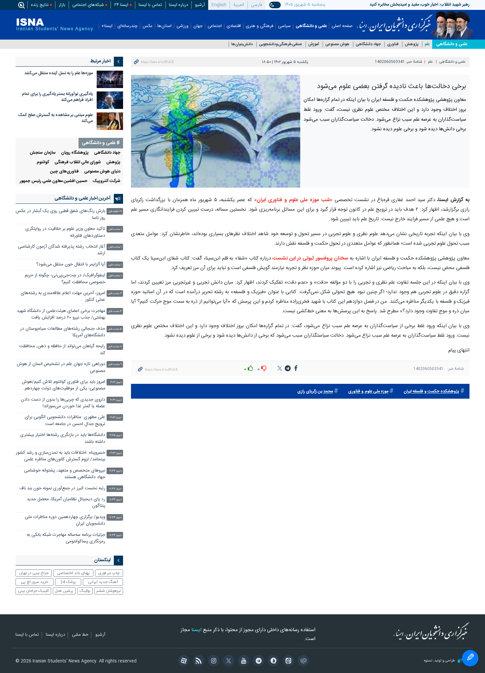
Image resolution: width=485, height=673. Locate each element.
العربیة (238, 5)
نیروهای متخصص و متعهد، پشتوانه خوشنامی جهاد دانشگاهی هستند (64, 474)
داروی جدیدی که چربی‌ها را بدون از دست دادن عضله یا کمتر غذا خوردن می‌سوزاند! (63, 403)
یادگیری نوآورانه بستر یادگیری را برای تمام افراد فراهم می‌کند (57, 97)
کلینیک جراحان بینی (33, 591)
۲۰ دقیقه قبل (115, 211)
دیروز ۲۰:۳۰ (116, 400)
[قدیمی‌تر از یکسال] (110, 79)
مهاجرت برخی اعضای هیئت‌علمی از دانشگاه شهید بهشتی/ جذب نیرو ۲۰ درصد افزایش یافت (61, 314)
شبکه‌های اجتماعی (88, 5)
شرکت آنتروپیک (106, 181)
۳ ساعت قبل (115, 293)
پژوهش (411, 44)
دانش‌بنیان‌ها (242, 44)
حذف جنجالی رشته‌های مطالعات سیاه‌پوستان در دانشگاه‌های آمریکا (62, 332)
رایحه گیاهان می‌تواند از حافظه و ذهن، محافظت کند (62, 349)
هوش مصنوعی (337, 44)
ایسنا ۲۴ (121, 5)
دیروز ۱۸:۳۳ (115, 500)
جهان (198, 26)
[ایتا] (287, 661)
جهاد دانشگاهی (368, 44)
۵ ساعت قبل (115, 329)
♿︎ (470, 658)
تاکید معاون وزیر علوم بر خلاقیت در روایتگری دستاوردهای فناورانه (65, 232)
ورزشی (182, 26)
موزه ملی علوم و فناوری (368, 391)
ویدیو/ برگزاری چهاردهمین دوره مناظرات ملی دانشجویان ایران (65, 520)
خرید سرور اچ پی (34, 582)
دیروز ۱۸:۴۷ (115, 489)
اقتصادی (234, 26)
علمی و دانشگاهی (311, 26)
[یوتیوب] (242, 661)
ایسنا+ (107, 26)
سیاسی (284, 26)
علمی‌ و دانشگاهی (451, 44)
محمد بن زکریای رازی (315, 391)
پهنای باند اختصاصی (73, 573)
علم (427, 44)
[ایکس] (227, 661)
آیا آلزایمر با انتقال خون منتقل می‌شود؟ (70, 264)
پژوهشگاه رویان (75, 152)
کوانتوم (43, 162)
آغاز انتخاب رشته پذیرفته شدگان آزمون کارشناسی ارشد (61, 250)
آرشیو (200, 5)
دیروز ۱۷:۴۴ (115, 517)
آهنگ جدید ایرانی (103, 582)
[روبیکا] (302, 661)
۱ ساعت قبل (115, 229)
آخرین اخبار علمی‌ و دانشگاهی (82, 198)
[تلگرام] (257, 661)
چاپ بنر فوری (108, 573)
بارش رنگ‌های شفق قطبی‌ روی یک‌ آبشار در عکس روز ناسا (60, 214)
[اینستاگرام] (212, 661)
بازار (62, 5)
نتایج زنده (39, 5)
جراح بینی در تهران (33, 573)
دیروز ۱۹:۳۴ (115, 471)
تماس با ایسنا (150, 5)
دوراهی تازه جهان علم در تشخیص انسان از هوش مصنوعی (61, 367)
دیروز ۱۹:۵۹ (116, 417)
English (218, 5)
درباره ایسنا (178, 5)
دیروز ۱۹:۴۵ (115, 435)
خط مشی (80, 635)
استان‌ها (164, 26)
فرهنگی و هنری (259, 26)
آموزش (313, 44)
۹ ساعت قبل (115, 364)
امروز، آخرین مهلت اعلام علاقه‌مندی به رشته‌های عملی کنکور (63, 296)
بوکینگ (85, 591)
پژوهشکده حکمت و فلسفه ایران (431, 391)
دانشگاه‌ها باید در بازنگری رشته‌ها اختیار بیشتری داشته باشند (62, 438)
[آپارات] (182, 661)
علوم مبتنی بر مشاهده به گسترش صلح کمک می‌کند (55, 118)
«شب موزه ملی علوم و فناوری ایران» (293, 200)
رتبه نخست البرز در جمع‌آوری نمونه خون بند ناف (61, 488)
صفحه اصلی (342, 26)
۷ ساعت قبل (115, 347)
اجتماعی (215, 26)
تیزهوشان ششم (108, 591)
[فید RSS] (197, 661)
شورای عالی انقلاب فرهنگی (77, 162)
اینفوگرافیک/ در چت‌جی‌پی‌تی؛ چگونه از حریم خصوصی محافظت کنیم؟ (65, 279)
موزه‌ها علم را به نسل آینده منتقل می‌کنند (58, 73)
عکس (147, 26)
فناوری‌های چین (64, 171)
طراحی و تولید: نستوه (440, 661)
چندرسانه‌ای (127, 26)
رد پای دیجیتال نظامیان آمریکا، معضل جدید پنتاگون (66, 502)
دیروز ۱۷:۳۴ (115, 535)
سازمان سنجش (43, 152)
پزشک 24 (68, 582)
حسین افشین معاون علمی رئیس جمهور (53, 181)
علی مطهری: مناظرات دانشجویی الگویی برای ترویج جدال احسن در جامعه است (65, 420)
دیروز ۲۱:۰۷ (116, 382)
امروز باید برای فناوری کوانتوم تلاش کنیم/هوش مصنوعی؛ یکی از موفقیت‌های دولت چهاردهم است (63, 386)
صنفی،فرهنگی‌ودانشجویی (280, 44)
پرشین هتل (64, 591)
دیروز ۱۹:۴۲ (116, 453)
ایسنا (395, 21)
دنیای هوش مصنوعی (102, 171)
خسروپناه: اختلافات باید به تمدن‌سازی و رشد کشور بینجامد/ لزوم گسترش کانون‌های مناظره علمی (60, 456)
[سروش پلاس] (272, 661)
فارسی (256, 5)
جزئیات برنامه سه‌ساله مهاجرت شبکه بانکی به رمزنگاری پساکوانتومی (66, 538)
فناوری (393, 44)
